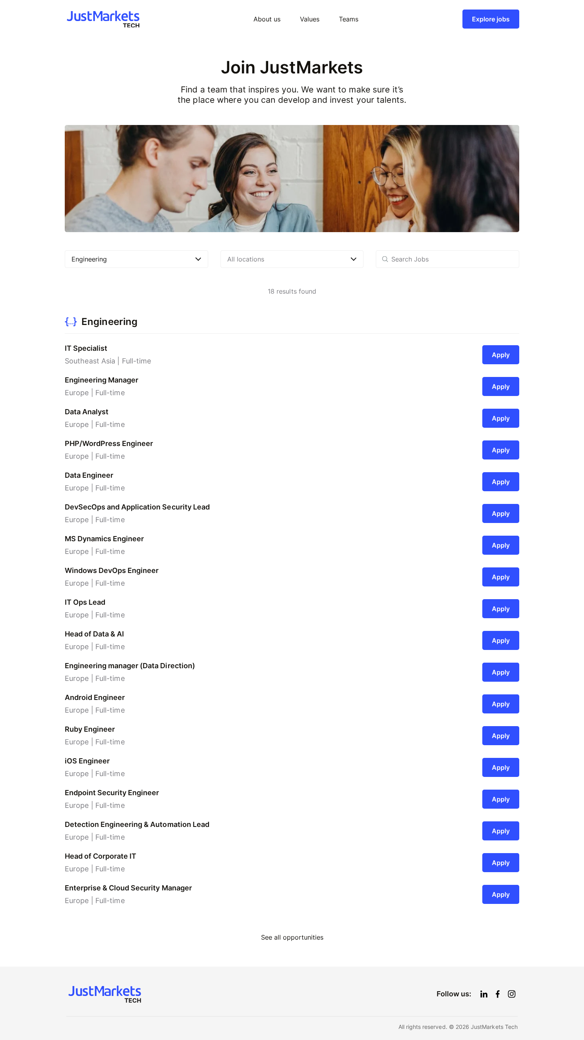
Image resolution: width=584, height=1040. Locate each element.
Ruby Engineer (90, 729)
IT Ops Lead (85, 602)
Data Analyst (86, 412)
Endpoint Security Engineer (112, 792)
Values (309, 19)
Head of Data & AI (94, 634)
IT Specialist (86, 348)
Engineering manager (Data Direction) (130, 665)
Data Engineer (89, 475)
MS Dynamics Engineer (104, 538)
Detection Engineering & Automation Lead (137, 824)
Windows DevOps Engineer (112, 570)
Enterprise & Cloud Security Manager (128, 888)
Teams (348, 19)
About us (266, 19)
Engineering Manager (101, 380)
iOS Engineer (87, 761)
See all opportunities (292, 937)
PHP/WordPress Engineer (109, 443)
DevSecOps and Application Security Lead (137, 507)
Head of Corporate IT (100, 856)
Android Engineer (95, 697)
